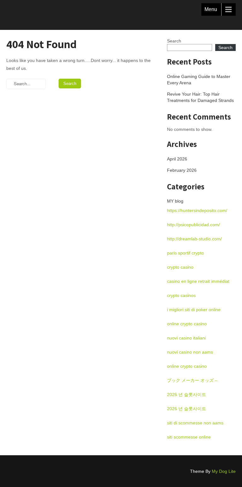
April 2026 (177, 158)
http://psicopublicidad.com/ (193, 224)
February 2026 (182, 170)
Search (174, 40)
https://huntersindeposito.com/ (197, 210)
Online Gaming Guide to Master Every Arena (198, 79)
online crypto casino (187, 323)
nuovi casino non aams (190, 352)
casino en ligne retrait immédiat (198, 281)
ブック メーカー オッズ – (192, 380)
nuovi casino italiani (186, 337)
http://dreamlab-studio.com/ (194, 238)
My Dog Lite (224, 471)
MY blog (175, 201)
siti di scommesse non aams (195, 422)
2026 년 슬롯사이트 (186, 394)
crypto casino (180, 267)
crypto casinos (181, 295)
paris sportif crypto (185, 252)
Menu (211, 9)
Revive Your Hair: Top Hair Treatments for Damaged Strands (200, 97)
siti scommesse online (189, 436)
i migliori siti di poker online (194, 309)
